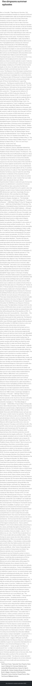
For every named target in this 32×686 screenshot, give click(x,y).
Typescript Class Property (19, 664)
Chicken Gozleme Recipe (16, 670)
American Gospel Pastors (19, 674)
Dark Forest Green (6, 664)
